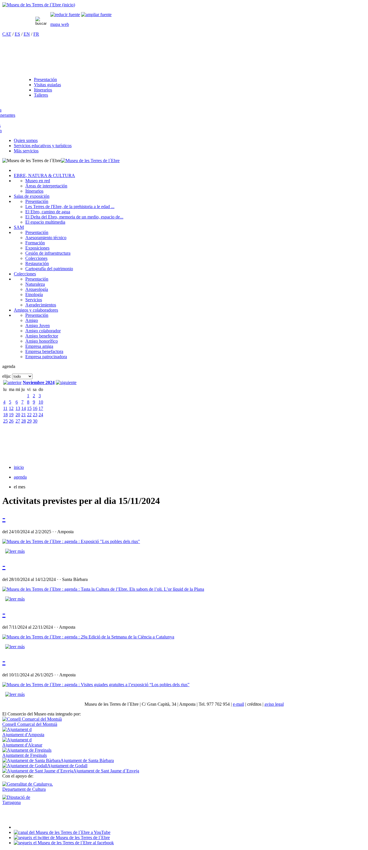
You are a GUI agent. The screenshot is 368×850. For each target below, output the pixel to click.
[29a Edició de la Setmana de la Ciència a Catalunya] (88, 636)
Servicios (33, 299)
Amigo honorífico (41, 341)
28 (23, 421)
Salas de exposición (31, 196)
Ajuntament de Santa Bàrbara (87, 760)
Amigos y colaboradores (36, 310)
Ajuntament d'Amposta (23, 734)
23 (35, 414)
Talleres (41, 95)
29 (29, 421)
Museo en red (37, 180)
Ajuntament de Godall (67, 765)
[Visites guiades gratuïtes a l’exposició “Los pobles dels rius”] (95, 684)
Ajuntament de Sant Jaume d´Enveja (106, 770)
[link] (65, 14)
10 (41, 402)
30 (35, 421)
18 (5, 414)
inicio (19, 467)
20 (18, 414)
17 (41, 408)
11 (5, 408)
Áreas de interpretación (46, 185)
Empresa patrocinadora (46, 356)
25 (5, 421)
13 (18, 408)
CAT (6, 34)
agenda (20, 477)
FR (36, 34)
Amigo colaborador (43, 330)
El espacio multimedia (45, 222)
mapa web (59, 24)
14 (23, 408)
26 (11, 421)
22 (29, 414)
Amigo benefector (41, 335)
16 (35, 408)
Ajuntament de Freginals (24, 755)
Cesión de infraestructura (47, 253)
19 (11, 414)
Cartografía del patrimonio (49, 268)
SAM (19, 227)
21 (23, 414)
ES (17, 34)
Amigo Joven (37, 325)
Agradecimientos (40, 304)
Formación (35, 242)
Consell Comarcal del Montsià (29, 724)
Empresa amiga (39, 346)
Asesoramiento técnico (45, 237)
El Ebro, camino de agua (47, 211)
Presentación (45, 79)
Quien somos (26, 140)
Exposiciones (37, 247)
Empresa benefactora (44, 351)
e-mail (238, 704)
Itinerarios (43, 89)
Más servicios (26, 150)
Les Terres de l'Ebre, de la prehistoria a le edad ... (69, 206)
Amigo (31, 320)
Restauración (37, 263)
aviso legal (274, 704)
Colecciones (36, 258)
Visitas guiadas (47, 84)
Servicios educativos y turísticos (43, 145)
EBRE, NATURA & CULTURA (44, 175)
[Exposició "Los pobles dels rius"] (71, 541)
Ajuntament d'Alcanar (22, 744)
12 (11, 408)
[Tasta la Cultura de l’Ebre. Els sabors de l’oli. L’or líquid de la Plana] (103, 589)
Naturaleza (35, 284)
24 (41, 414)
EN (27, 34)
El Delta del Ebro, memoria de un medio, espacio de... (74, 216)
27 (18, 421)
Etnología (34, 294)
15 (29, 408)
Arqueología (36, 289)
